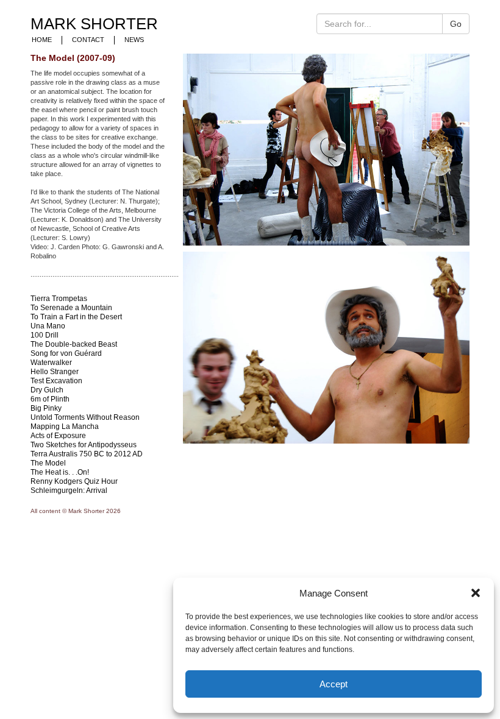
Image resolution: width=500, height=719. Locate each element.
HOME (42, 39)
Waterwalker (51, 362)
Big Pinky (46, 408)
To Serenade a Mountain (71, 307)
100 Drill (44, 335)
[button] (476, 593)
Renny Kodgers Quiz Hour (74, 481)
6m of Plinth (50, 399)
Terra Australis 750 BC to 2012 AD (86, 454)
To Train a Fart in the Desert (76, 317)
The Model (48, 463)
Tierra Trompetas (58, 298)
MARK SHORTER (94, 24)
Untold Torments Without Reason (85, 417)
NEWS (134, 39)
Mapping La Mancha (64, 426)
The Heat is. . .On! (59, 472)
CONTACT (88, 39)
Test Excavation (56, 381)
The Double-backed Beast (73, 344)
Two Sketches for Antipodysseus (83, 445)
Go (456, 24)
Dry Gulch (46, 390)
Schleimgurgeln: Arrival (68, 490)
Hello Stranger (54, 371)
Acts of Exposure (58, 435)
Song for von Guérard (66, 353)
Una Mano (47, 326)
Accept (334, 684)
